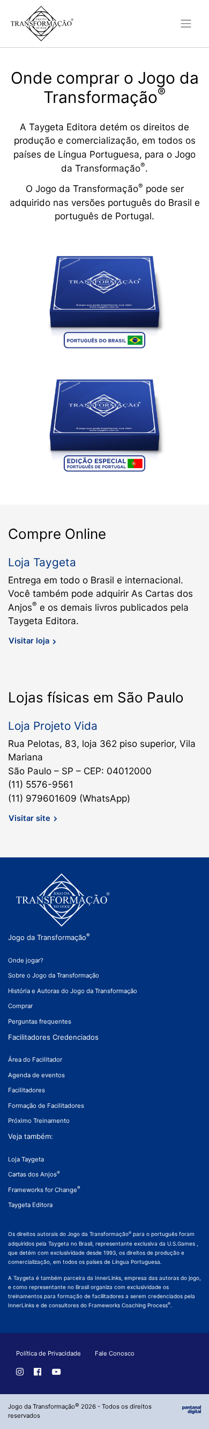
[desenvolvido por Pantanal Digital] (191, 1409)
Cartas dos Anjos (34, 1174)
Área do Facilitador (35, 1059)
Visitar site (29, 818)
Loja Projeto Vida (53, 725)
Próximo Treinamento (39, 1120)
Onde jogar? (25, 960)
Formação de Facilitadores (46, 1105)
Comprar (20, 1006)
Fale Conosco (115, 1353)
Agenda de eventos (36, 1075)
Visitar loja (29, 641)
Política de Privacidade (48, 1353)
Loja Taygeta (42, 562)
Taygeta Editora (30, 1205)
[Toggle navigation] (186, 23)
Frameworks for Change (44, 1190)
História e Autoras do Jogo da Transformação (72, 991)
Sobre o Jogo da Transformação (53, 975)
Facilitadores (26, 1090)
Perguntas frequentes (39, 1021)
